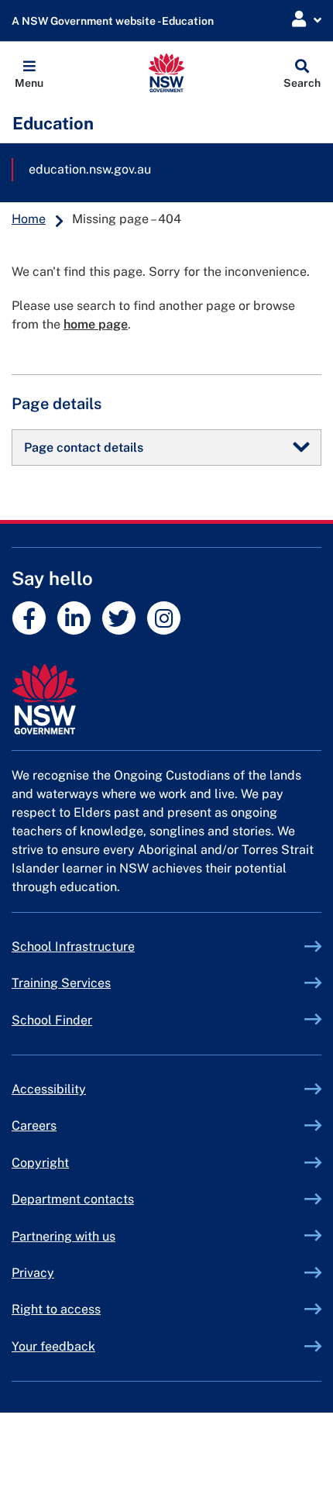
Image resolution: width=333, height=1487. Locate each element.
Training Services (97, 983)
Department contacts (73, 1199)
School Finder (52, 1020)
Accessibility (49, 1089)
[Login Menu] (306, 20)
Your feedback (53, 1346)
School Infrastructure (109, 946)
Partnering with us (63, 1236)
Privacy (33, 1272)
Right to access (56, 1309)
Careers (34, 1125)
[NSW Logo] (167, 72)
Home (29, 219)
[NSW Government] (166, 699)
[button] (29, 72)
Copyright (40, 1162)
